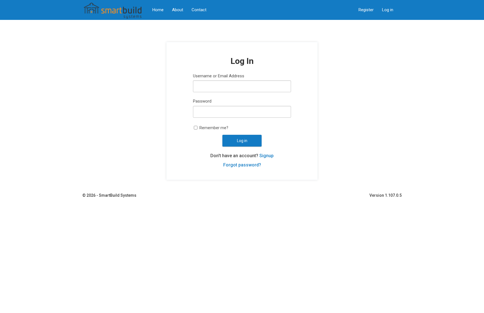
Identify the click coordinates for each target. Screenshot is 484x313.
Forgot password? (242, 165)
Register (366, 9)
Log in (387, 9)
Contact (199, 9)
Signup (266, 155)
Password (202, 101)
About (177, 9)
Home (158, 9)
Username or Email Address (218, 75)
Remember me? (213, 128)
